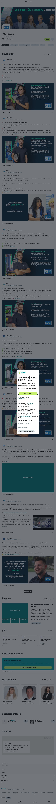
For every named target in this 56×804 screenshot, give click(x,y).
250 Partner (30, 403)
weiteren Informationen (26, 416)
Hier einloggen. (21, 398)
